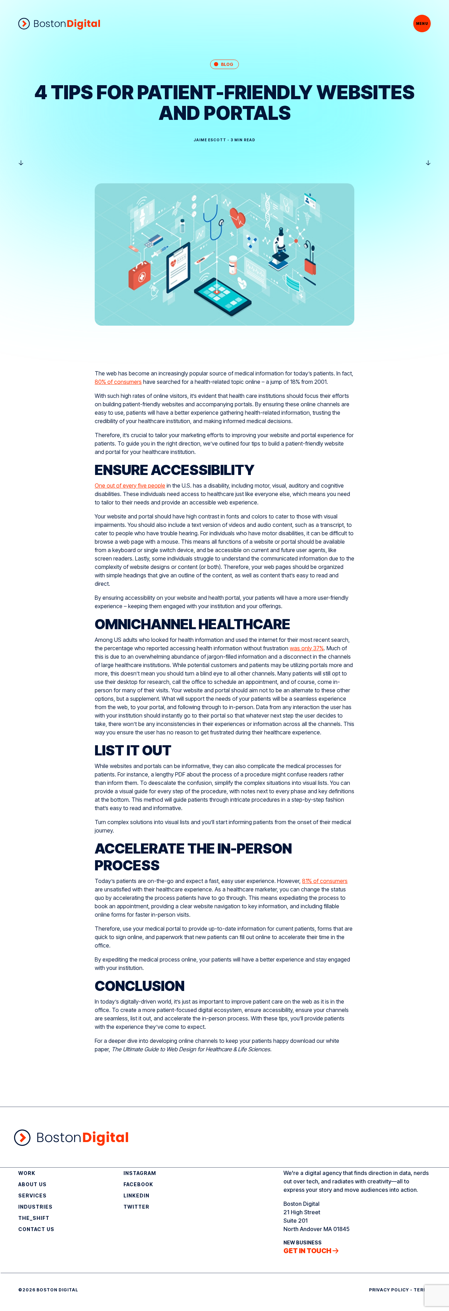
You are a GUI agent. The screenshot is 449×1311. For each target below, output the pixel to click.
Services (32, 1195)
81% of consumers (325, 880)
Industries (35, 1207)
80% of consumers (118, 381)
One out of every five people (130, 485)
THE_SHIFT (33, 1218)
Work (26, 1173)
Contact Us (36, 1229)
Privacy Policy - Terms (400, 1289)
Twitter (136, 1207)
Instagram (139, 1173)
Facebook (138, 1184)
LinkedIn (136, 1195)
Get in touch (307, 1251)
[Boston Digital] (59, 24)
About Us (32, 1184)
